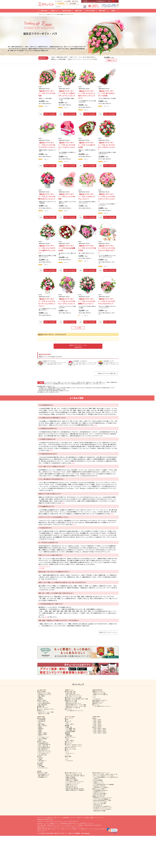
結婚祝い (40, 730)
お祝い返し (40, 757)
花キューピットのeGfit (71, 749)
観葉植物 (40, 765)
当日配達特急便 (61, 3)
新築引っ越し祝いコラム (71, 786)
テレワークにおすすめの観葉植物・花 (102, 799)
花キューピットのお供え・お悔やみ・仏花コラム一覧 (105, 774)
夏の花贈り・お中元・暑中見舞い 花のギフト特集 (77, 699)
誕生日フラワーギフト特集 (44, 693)
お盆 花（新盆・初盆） (71, 693)
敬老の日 (40, 740)
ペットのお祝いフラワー (43, 737)
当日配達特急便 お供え (43, 743)
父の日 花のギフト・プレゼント (86, 823)
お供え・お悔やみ (42, 700)
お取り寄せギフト (42, 760)
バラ (95, 696)
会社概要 (91, 817)
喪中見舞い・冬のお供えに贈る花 (85, 825)
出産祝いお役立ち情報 (71, 778)
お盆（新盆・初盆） (42, 754)
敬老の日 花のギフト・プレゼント (55, 825)
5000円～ (98, 722)
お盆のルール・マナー (98, 781)
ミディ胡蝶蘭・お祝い (71, 728)
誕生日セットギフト (98, 703)
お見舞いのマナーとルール (72, 784)
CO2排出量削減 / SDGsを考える (101, 790)
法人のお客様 (73, 3)
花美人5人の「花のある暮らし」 (101, 793)
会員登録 (100, 1)
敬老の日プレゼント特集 (43, 713)
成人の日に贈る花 (97, 825)
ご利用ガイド (79, 817)
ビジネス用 (40, 762)
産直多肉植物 (69, 735)
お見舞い (40, 759)
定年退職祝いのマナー (43, 777)
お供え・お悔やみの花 (43, 701)
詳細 (41, 114)
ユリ (95, 697)
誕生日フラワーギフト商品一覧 (100, 694)
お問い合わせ (75, 1)
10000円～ (98, 725)
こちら (95, 425)
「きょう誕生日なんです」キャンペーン (74, 710)
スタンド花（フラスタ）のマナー (73, 783)
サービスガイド (59, 1)
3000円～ (98, 719)
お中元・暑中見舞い (42, 738)
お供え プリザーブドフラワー (44, 752)
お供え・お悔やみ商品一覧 (44, 744)
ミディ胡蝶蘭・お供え (71, 730)
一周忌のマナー (97, 778)
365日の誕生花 (74, 828)
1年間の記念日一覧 (98, 805)
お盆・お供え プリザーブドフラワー (74, 696)
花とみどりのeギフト (70, 747)
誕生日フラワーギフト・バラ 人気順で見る (78, 346)
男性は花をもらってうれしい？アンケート (103, 797)
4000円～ (98, 721)
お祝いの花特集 (42, 691)
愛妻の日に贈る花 (41, 827)
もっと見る (78, 327)
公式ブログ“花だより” (73, 821)
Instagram (51, 821)
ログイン (105, 1)
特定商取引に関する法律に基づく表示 (45, 819)
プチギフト (40, 735)
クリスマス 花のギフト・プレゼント (70, 825)
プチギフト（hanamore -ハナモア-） (47, 709)
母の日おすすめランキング (73, 823)
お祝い (39, 722)
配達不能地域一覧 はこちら (99, 383)
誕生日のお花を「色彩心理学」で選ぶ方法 (75, 775)
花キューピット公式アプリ (100, 828)
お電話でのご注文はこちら (95, 6)
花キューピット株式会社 (74, 833)
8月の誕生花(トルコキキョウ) (44, 694)
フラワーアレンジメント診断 (100, 802)
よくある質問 (67, 1)
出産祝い (40, 731)
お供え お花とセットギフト (44, 750)
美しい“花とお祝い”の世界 (99, 794)
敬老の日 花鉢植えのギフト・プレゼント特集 (76, 704)
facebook (46, 821)
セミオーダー (69, 743)
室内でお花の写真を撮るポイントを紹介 (102, 800)
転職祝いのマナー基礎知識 (72, 780)
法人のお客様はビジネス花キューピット (53, 817)
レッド (67, 754)
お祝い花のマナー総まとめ (72, 787)
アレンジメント (69, 718)
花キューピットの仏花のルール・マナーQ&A (103, 775)
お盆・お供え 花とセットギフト (73, 694)
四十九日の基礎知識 (98, 780)
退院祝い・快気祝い (42, 733)
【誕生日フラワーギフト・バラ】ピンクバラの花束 (82, 59)
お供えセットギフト (65, 828)
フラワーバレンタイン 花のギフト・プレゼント (55, 827)
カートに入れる (50, 114)
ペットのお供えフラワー (43, 753)
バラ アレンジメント (45, 566)
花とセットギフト (70, 741)
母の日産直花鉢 (63, 823)
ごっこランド (65, 821)
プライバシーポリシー (99, 817)
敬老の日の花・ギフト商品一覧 (73, 707)
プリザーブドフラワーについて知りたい (102, 809)
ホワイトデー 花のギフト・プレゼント (74, 827)
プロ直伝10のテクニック (99, 791)
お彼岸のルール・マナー (99, 783)
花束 (67, 719)
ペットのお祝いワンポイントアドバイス (75, 781)
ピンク (67, 752)
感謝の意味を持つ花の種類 (99, 810)
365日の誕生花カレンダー (44, 774)
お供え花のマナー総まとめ (99, 786)
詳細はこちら (111, 60)
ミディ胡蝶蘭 (41, 766)
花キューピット (40, 817)
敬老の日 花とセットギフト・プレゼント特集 (76, 706)
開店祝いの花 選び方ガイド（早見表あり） (75, 790)
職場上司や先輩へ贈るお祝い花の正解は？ (75, 789)
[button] (112, 830)
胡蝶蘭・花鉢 (41, 706)
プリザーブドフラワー (43, 707)
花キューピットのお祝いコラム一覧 (74, 774)
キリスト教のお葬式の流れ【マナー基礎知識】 (104, 784)
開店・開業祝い (41, 696)
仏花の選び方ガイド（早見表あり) (101, 787)
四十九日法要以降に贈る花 (44, 703)
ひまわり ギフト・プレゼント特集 (45, 712)
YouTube (56, 821)
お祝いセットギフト (56, 828)
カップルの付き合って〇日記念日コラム (102, 806)
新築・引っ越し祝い (42, 725)
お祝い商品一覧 (41, 721)
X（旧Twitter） (40, 821)
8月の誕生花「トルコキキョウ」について (103, 808)
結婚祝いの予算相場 (70, 777)
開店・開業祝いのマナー (43, 775)
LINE (60, 821)
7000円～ (98, 724)
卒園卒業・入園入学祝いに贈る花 (44, 828)
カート (111, 1)
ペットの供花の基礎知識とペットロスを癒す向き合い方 (106, 777)
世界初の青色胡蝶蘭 (70, 731)
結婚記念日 (40, 699)
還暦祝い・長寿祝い (42, 734)
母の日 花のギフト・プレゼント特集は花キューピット (48, 823)
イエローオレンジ (70, 753)
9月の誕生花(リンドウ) (99, 701)
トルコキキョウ (97, 699)
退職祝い (40, 697)
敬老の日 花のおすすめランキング (73, 703)
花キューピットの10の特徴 (100, 803)
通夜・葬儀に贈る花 (42, 704)
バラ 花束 (41, 568)
